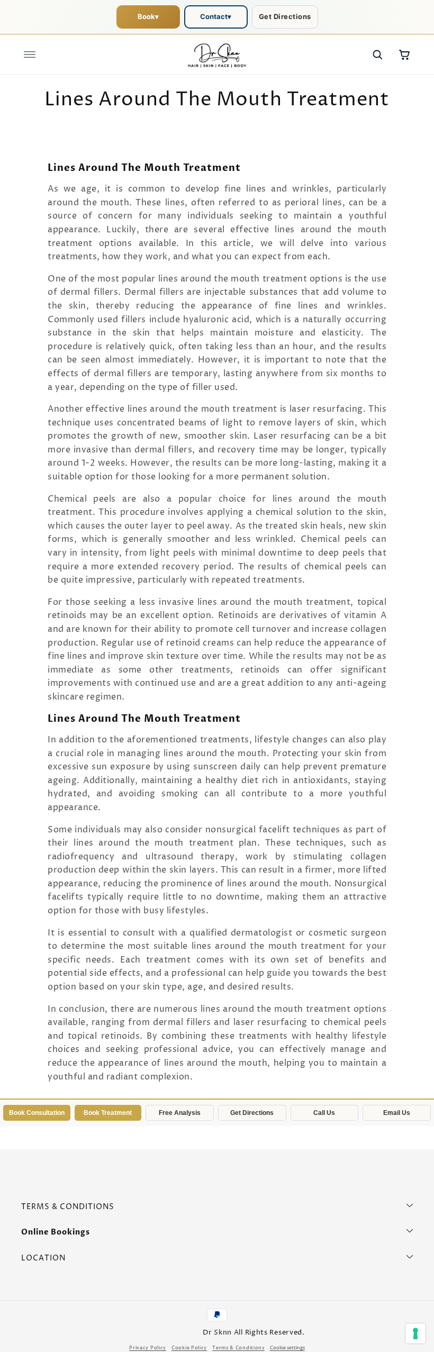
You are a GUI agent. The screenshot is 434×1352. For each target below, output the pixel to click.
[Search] (377, 54)
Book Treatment (108, 1113)
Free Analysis (180, 1113)
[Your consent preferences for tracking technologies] (415, 1333)
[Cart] (404, 54)
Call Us (324, 1113)
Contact (215, 16)
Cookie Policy (189, 1348)
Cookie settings (287, 1348)
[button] (29, 54)
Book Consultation (37, 1113)
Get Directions (285, 16)
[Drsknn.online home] (217, 54)
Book (148, 16)
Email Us (396, 1113)
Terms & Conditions (238, 1348)
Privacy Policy (147, 1348)
